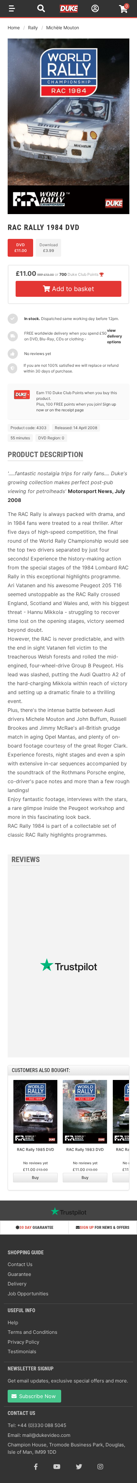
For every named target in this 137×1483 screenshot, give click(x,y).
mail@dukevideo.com (46, 1435)
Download (49, 247)
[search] (41, 9)
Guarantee (19, 1274)
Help (13, 1322)
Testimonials (22, 1351)
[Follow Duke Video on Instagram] (100, 1467)
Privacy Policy (23, 1342)
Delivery (17, 1284)
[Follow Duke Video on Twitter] (79, 1467)
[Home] (69, 11)
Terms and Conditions (32, 1332)
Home (14, 27)
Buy (35, 1177)
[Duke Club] (22, 397)
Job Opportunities (28, 1294)
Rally (33, 27)
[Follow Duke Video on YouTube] (57, 1467)
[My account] (94, 9)
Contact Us (20, 1264)
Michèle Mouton (62, 27)
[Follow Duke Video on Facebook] (36, 1467)
